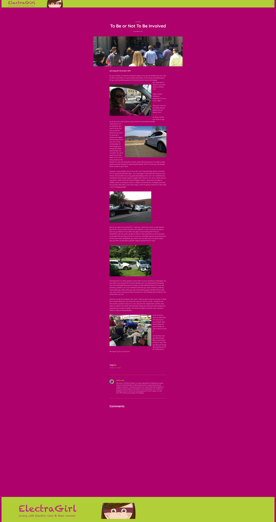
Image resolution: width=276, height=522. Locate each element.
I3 (115, 368)
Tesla (119, 368)
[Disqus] (138, 427)
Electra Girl (120, 380)
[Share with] (165, 356)
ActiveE (138, 21)
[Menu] (273, 3)
